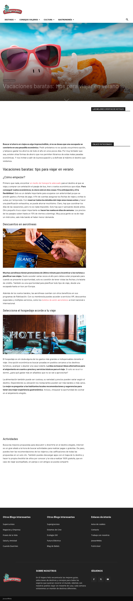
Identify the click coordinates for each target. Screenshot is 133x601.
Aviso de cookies (98, 524)
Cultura (48, 19)
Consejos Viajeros (28, 19)
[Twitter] (100, 579)
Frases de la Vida (10, 535)
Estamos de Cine (54, 529)
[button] (127, 20)
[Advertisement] (82, 9)
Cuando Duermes (10, 546)
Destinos (9, 19)
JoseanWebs (96, 540)
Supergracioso (53, 524)
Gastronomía (65, 19)
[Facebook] (93, 579)
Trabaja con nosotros (100, 535)
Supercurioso (8, 524)
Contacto (95, 529)
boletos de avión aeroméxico (55, 300)
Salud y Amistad (10, 540)
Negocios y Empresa (11, 529)
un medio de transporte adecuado (45, 183)
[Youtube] (107, 579)
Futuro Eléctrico (54, 540)
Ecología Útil (52, 535)
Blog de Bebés (53, 546)
